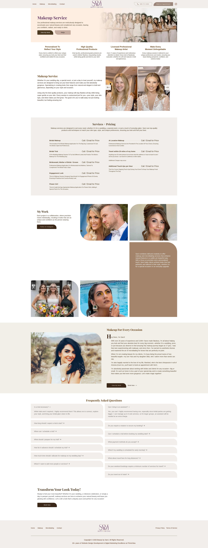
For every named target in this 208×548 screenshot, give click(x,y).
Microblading (52, 4)
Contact (62, 4)
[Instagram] (176, 4)
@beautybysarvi (104, 267)
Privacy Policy (160, 528)
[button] (108, 87)
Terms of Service (171, 528)
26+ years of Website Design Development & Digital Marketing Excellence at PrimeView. (104, 543)
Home (34, 4)
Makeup (42, 4)
